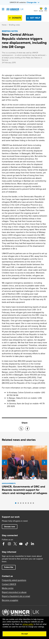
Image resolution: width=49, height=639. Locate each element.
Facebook (3, 543)
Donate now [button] (9, 526)
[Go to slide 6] (29, 503)
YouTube (20, 543)
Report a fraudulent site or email (16, 596)
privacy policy (28, 624)
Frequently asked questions (14, 580)
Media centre (7, 588)
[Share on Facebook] (27, 428)
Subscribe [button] (8, 567)
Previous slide (4, 462)
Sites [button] (45, 11)
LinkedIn (32, 543)
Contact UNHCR (9, 584)
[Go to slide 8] (34, 503)
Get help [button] (35, 17)
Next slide (44, 462)
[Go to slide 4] (24, 503)
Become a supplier (10, 600)
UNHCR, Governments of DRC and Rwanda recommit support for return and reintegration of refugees (24, 490)
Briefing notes (14, 25)
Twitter (15, 543)
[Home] (14, 9)
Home (4, 25)
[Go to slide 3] (21, 503)
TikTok (26, 543)
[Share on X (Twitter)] (21, 428)
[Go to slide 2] (19, 503)
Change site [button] (31, 2)
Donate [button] (41, 11)
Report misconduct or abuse (14, 592)
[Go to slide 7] (31, 503)
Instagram (9, 543)
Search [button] (36, 11)
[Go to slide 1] (16, 503)
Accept (24, 634)
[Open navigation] (3, 9)
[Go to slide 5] (26, 503)
